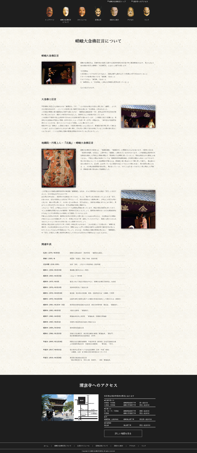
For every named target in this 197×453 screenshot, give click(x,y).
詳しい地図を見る (123, 433)
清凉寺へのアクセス (140, 1)
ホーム (46, 446)
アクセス (132, 446)
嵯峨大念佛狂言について (65, 21)
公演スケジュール (83, 446)
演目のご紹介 (118, 446)
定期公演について (102, 446)
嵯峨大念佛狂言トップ (117, 1)
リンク (143, 446)
